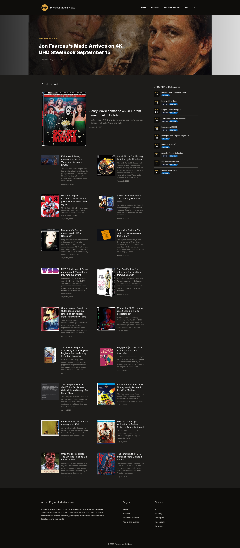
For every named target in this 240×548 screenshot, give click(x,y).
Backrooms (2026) (169, 127)
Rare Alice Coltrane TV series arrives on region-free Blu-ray (129, 233)
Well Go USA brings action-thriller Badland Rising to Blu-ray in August (130, 424)
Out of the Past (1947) (171, 162)
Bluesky (158, 513)
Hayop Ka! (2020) (169, 144)
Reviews (155, 7)
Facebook (159, 522)
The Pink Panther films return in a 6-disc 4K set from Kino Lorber (129, 272)
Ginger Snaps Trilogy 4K (172, 110)
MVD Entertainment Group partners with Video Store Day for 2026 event (74, 272)
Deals (187, 7)
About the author (130, 522)
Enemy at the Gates (169, 101)
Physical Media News (62, 7)
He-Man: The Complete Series (174, 92)
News (143, 7)
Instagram (159, 517)
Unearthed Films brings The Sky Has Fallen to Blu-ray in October (74, 457)
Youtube (159, 526)
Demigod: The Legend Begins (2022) (177, 136)
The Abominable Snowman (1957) (175, 118)
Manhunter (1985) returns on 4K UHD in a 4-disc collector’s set (130, 311)
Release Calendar (172, 7)
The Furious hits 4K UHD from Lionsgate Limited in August (129, 457)
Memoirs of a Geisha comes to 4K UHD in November (71, 233)
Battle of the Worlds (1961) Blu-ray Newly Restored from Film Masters (130, 387)
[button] (195, 7)
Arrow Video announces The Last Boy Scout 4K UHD (129, 198)
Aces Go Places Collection (172, 153)
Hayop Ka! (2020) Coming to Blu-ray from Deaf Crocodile (130, 350)
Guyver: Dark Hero (169, 170)
